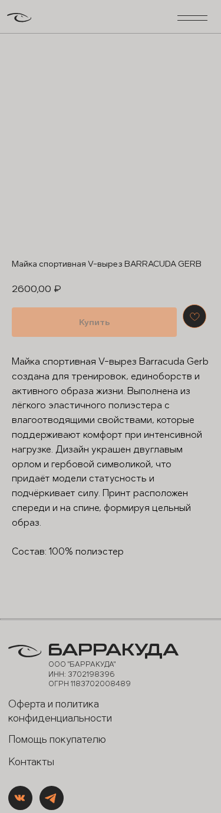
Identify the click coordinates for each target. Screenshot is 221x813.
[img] (20, 798)
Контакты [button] (31, 762)
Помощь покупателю (57, 739)
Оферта (26, 704)
